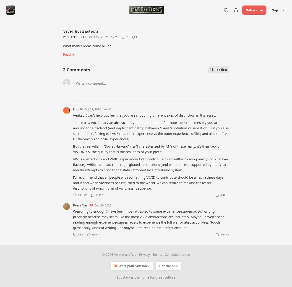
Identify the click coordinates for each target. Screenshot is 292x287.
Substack (123, 277)
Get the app (168, 266)
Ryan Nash (81, 205)
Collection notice (177, 254)
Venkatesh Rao (74, 37)
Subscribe (254, 10)
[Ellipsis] (226, 109)
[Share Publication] (235, 10)
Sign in (278, 10)
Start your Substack (134, 266)
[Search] (225, 10)
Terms (157, 254)
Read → (69, 54)
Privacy (144, 254)
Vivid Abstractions (81, 31)
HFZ (76, 109)
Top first (221, 70)
